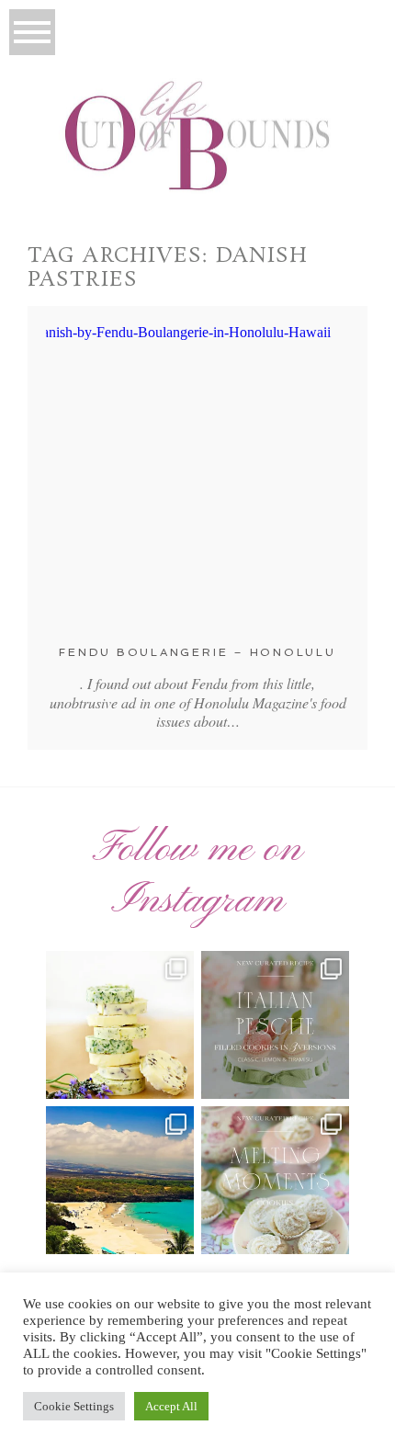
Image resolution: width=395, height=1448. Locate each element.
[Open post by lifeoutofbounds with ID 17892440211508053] (275, 1180)
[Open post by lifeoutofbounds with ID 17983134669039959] (275, 1025)
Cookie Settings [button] (74, 1406)
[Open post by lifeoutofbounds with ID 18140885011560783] (120, 1025)
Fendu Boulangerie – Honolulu (197, 652)
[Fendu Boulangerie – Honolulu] (197, 476)
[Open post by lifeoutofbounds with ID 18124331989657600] (120, 1180)
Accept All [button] (171, 1406)
